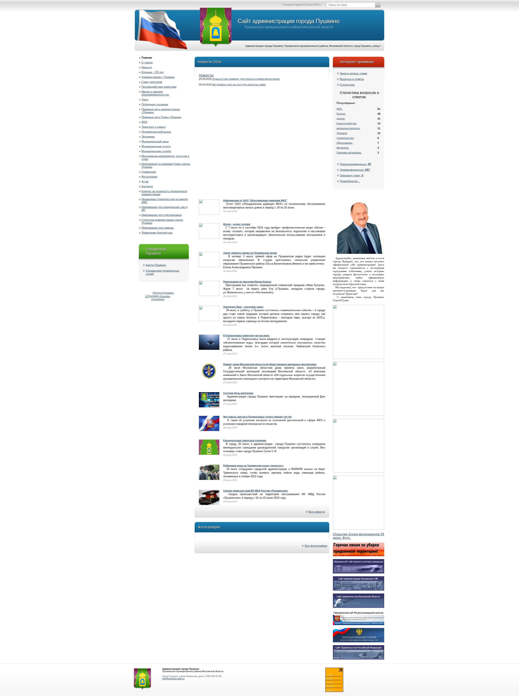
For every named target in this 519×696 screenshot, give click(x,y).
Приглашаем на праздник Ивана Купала (247, 281)
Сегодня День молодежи (238, 393)
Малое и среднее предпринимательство (155, 93)
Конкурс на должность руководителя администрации (164, 193)
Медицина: (343, 147)
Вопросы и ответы (352, 79)
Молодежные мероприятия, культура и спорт (165, 158)
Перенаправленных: (355, 164)
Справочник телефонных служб (162, 272)
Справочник (149, 171)
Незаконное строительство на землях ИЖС (165, 201)
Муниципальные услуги (156, 146)
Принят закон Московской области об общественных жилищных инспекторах (269, 364)
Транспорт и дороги (153, 126)
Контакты (147, 186)
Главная (147, 57)
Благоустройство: (347, 123)
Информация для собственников (162, 215)
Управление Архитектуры (157, 232)
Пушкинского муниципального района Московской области (288, 23)
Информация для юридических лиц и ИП (164, 209)
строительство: (345, 138)
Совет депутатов (152, 81)
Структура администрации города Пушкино (162, 221)
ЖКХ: (339, 109)
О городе (147, 62)
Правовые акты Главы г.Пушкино (161, 117)
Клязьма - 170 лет (153, 72)
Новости (147, 67)
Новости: (206, 75)
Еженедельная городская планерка (244, 440)
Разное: (341, 113)
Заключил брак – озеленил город (243, 306)
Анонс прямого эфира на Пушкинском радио (250, 253)
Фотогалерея (149, 176)
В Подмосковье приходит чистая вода (246, 335)
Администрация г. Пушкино (158, 77)
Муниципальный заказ (155, 141)
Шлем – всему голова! (236, 224)
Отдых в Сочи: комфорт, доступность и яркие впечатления (246, 79)
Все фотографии (316, 545)
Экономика (148, 136)
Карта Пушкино (156, 265)
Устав (145, 181)
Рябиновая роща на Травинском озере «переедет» (253, 465)
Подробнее (157, 299)
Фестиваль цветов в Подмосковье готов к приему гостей (257, 416)
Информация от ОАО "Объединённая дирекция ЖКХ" (255, 200)
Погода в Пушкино (163, 292)
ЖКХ (144, 122)
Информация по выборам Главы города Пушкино (166, 165)
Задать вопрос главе (353, 73)
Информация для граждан (158, 227)
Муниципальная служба (156, 151)
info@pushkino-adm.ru (173, 678)
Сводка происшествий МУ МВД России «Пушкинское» (255, 490)
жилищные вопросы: (348, 128)
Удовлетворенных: (355, 169)
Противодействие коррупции (159, 86)
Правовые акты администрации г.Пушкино (161, 111)
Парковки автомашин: (349, 152)
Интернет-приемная (357, 62)
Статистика (347, 84)
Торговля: (342, 133)
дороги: (341, 118)
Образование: (345, 143)
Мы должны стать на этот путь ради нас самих (239, 84)
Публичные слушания (155, 104)
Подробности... (350, 181)
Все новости (317, 511)
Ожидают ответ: (351, 175)
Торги (145, 99)
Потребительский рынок (156, 131)
